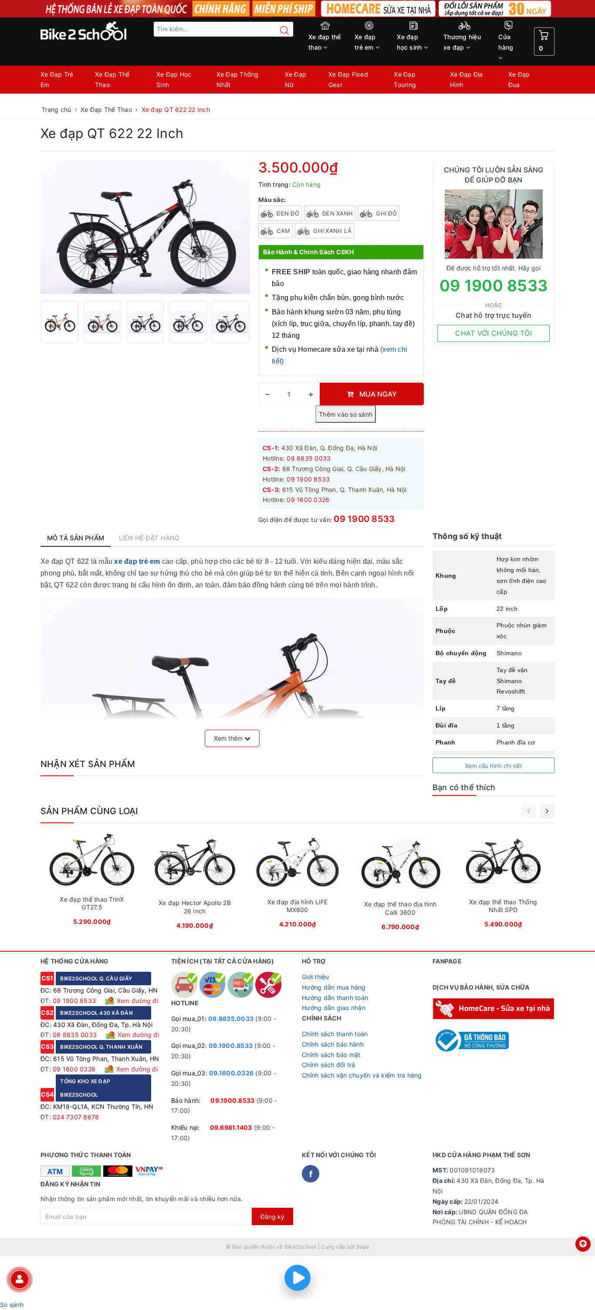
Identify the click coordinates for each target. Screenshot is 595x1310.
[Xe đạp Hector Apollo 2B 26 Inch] (195, 884)
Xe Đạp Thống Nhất (237, 79)
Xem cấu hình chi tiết (493, 765)
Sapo (362, 1246)
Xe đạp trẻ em (365, 42)
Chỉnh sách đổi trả (328, 1064)
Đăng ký (272, 1216)
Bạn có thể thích (464, 787)
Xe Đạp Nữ (296, 79)
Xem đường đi (136, 1000)
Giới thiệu (315, 976)
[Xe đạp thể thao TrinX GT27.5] (92, 882)
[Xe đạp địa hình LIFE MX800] (297, 883)
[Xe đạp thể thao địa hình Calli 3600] (400, 884)
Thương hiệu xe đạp (462, 42)
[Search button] (280, 30)
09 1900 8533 (364, 519)
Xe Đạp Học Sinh (174, 79)
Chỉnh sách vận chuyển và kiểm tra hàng (362, 1075)
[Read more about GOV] (471, 1036)
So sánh (12, 1304)
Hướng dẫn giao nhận (333, 1007)
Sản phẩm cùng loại (89, 811)
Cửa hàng (505, 42)
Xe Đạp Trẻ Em (57, 79)
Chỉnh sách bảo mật (331, 1054)
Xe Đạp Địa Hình (466, 79)
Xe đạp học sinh (410, 42)
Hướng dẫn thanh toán (335, 997)
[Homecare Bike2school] (493, 1007)
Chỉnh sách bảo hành (333, 1044)
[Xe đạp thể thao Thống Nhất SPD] (503, 883)
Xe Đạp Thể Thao (112, 79)
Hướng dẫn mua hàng (334, 987)
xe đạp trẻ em (137, 561)
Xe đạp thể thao (324, 42)
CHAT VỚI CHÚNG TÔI (493, 333)
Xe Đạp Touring (405, 79)
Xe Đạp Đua (519, 79)
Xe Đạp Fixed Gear (348, 79)
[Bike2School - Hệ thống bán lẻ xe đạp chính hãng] (101, 30)
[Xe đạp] (297, 8)
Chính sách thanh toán (335, 1033)
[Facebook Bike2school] (310, 1173)
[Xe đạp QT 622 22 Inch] (59, 322)
